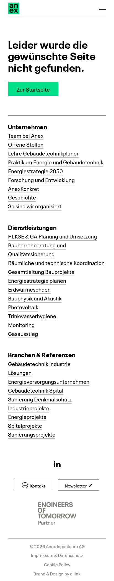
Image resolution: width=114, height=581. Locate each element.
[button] (33, 89)
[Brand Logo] (13, 8)
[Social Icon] (57, 464)
